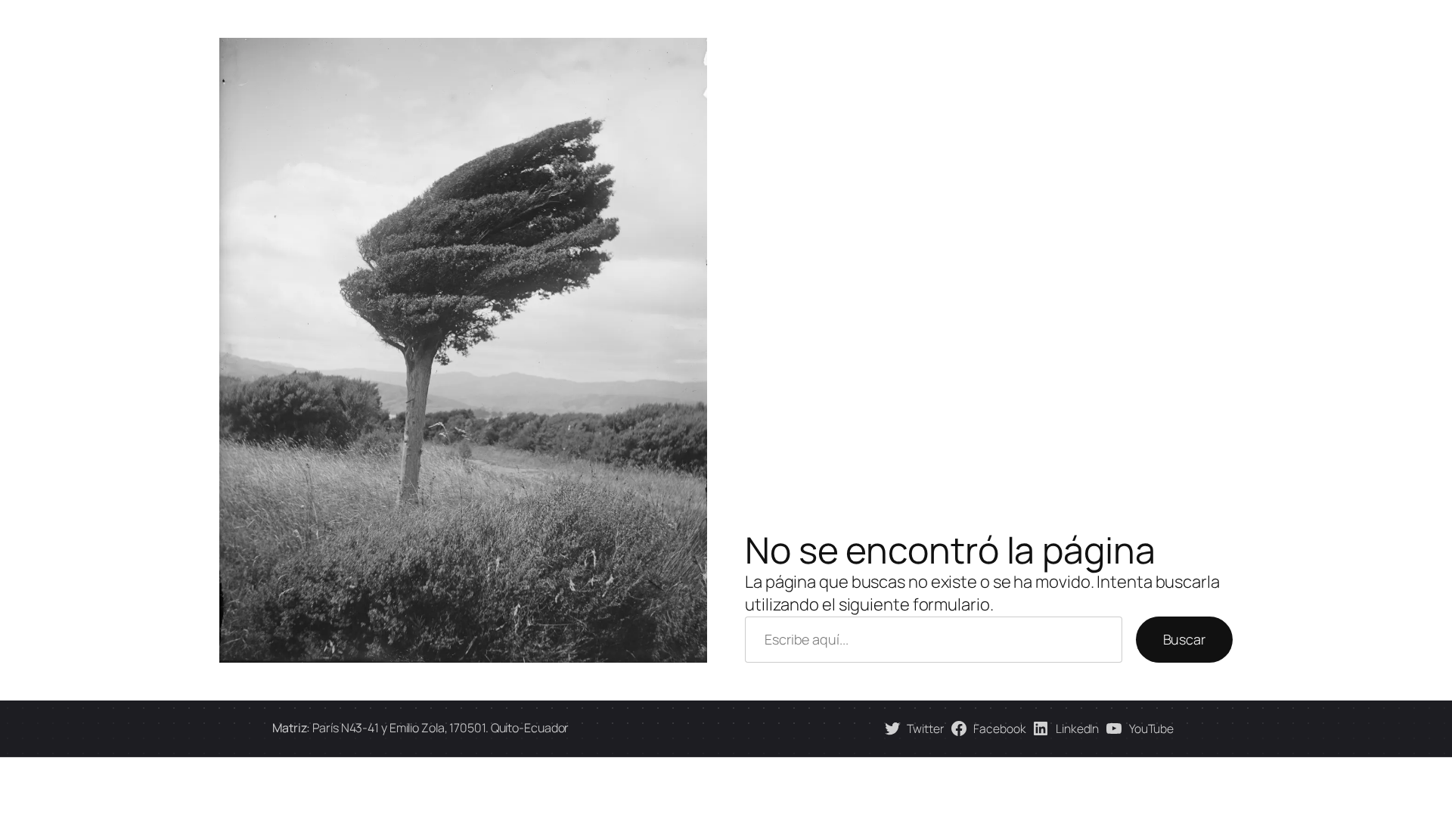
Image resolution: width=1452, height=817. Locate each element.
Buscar (1184, 639)
